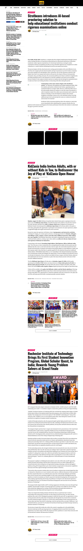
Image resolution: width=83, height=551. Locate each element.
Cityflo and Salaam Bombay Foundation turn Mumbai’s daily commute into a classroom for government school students (13, 67)
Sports (38, 7)
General (28, 7)
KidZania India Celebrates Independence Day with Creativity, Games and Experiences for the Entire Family (13, 74)
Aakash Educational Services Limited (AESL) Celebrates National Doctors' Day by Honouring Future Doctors (14, 82)
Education (56, 7)
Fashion (67, 7)
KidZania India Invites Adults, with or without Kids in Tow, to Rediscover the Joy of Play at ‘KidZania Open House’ (13, 28)
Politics (43, 7)
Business (33, 7)
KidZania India (38, 269)
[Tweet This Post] (13, 22)
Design (10, 47)
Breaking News (16, 7)
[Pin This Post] (18, 22)
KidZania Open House (46, 269)
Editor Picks (23, 7)
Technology (62, 7)
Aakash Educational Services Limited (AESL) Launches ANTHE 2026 (13, 60)
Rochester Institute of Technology (42, 499)
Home (11, 7)
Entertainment (49, 7)
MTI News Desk (36, 31)
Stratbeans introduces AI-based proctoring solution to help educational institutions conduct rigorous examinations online (14, 16)
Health (71, 7)
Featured (14, 86)
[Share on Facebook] (8, 22)
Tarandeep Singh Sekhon (57, 269)
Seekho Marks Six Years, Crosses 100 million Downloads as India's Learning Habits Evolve (13, 44)
